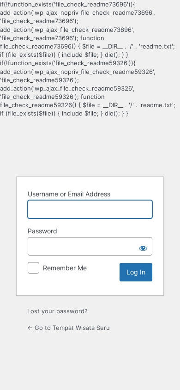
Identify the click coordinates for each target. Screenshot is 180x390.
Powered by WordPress (90, 146)
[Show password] (143, 246)
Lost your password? (57, 311)
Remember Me (65, 268)
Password (42, 231)
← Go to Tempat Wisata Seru (68, 327)
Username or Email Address (69, 194)
